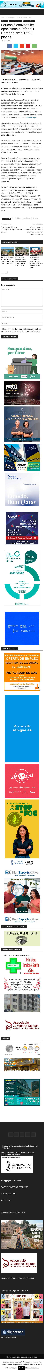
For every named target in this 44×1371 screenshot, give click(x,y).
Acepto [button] (21, 1368)
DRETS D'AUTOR (8, 1194)
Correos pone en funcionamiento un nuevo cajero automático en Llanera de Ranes (33, 230)
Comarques (5, 21)
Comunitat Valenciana (15, 21)
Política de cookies (8, 1278)
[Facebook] (10, 1134)
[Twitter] (27, 1134)
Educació (32, 21)
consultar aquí (30, 117)
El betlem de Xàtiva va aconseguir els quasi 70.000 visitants (11, 229)
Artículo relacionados (9, 242)
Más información (32, 1368)
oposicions (26, 218)
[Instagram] (16, 1134)
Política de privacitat (26, 1278)
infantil (19, 218)
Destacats (25, 21)
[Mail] (22, 1134)
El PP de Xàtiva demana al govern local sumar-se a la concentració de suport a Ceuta (20, 261)
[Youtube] (33, 1134)
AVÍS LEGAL (6, 1200)
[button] (41, 12)
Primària (35, 218)
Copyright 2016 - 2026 (12, 1181)
